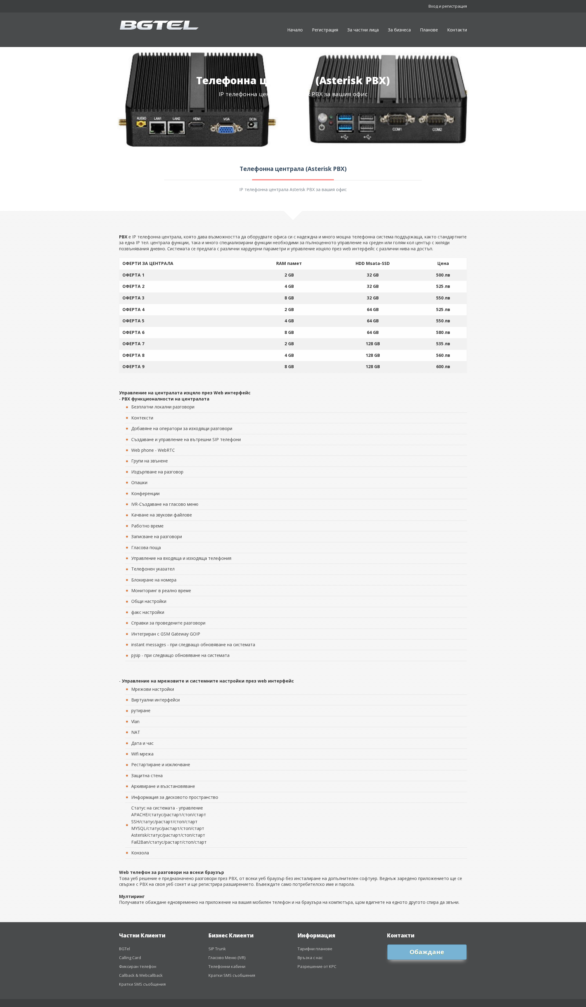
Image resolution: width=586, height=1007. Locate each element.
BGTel (124, 948)
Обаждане (427, 952)
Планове (429, 30)
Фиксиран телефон (137, 966)
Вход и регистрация (448, 6)
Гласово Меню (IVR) (226, 957)
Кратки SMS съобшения (231, 975)
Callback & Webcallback (141, 975)
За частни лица (363, 30)
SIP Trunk (217, 948)
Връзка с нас (310, 957)
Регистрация (325, 30)
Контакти (457, 30)
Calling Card (130, 957)
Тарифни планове (315, 948)
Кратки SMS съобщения (142, 984)
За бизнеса (399, 30)
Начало (295, 30)
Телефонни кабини (226, 966)
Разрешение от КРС (317, 966)
